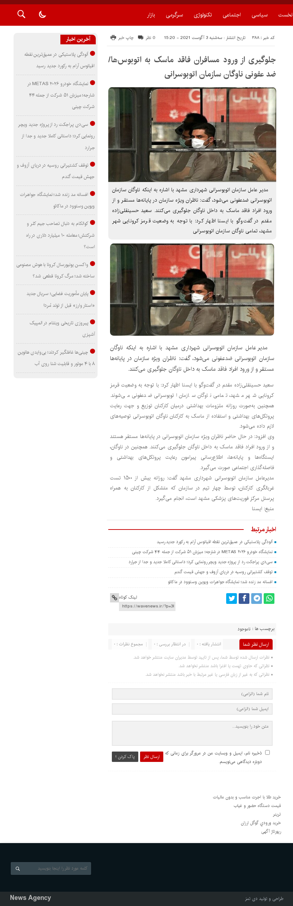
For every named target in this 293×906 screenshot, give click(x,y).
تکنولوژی (203, 14)
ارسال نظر (152, 756)
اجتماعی (232, 14)
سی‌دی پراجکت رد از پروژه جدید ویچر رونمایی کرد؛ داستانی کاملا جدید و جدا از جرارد (201, 561)
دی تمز (251, 898)
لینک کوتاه (128, 597)
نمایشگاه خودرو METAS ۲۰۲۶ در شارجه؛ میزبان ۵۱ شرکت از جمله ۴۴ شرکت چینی (202, 551)
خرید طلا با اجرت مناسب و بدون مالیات (247, 797)
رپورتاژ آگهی (271, 831)
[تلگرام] (256, 598)
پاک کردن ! (125, 756)
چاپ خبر (126, 37)
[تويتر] (231, 598)
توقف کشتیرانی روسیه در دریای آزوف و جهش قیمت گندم (223, 571)
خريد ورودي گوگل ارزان (261, 822)
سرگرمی (174, 14)
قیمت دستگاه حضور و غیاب (257, 805)
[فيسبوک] (244, 598)
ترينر (277, 814)
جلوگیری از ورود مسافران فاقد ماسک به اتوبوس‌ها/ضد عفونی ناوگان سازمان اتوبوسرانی (192, 67)
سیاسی (260, 14)
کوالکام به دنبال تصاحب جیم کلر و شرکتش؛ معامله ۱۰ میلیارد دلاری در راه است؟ (60, 235)
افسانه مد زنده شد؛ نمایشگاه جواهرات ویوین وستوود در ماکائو (220, 581)
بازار (151, 14)
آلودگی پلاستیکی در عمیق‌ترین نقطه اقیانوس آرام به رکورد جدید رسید (215, 541)
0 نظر (150, 37)
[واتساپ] (269, 598)
